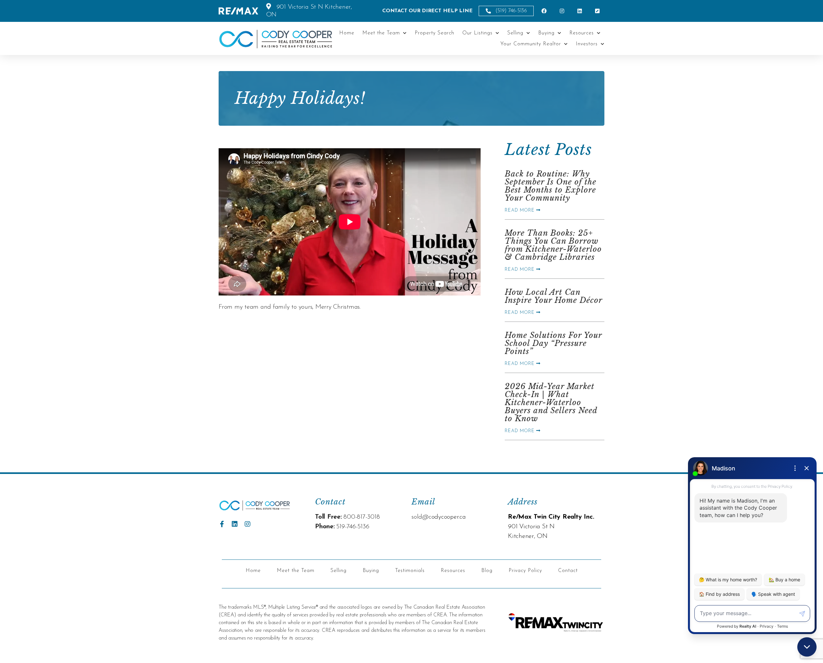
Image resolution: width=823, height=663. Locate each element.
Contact (568, 570)
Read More (520, 210)
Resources (581, 33)
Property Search (434, 33)
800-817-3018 (361, 517)
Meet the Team (381, 33)
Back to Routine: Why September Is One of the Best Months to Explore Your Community (550, 186)
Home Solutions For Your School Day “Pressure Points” (553, 343)
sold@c (421, 517)
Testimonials (410, 570)
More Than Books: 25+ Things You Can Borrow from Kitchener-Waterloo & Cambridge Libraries (553, 245)
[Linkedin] (234, 524)
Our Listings (477, 33)
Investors (587, 44)
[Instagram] (247, 524)
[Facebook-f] (222, 524)
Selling (515, 33)
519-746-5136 (352, 526)
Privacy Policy (525, 570)
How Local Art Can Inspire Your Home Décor (553, 296)
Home (346, 33)
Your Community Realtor (530, 44)
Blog (487, 570)
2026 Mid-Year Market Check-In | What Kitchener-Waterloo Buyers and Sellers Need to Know (551, 402)
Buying (546, 33)
